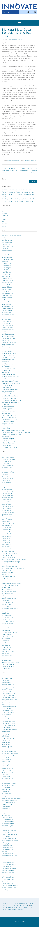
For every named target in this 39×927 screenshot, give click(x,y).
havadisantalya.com (8, 465)
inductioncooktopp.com (9, 417)
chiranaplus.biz (6, 836)
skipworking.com (7, 764)
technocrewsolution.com (10, 725)
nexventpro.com (7, 291)
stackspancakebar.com (9, 838)
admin (21, 39)
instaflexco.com (7, 304)
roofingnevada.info (8, 421)
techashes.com (6, 461)
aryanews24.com (7, 572)
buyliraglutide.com (7, 493)
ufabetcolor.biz (6, 517)
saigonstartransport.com (9, 811)
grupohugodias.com (8, 611)
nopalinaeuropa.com (8, 666)
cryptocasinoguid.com (8, 557)
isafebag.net (6, 744)
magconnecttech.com (8, 368)
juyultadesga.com (7, 589)
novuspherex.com (7, 280)
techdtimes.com (7, 468)
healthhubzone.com (8, 478)
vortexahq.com (6, 268)
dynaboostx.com (7, 302)
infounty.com (6, 596)
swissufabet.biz (7, 510)
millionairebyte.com (8, 443)
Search (4, 179)
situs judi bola (14, 903)
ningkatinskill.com (7, 617)
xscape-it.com (6, 574)
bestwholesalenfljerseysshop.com (12, 564)
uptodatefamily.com (8, 636)
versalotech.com (7, 317)
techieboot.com (7, 470)
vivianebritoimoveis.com (9, 729)
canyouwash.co (7, 463)
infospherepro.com (8, 336)
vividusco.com (6, 265)
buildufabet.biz (6, 549)
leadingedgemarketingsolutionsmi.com (14, 559)
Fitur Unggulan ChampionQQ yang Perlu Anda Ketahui (18, 199)
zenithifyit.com (6, 270)
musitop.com (6, 638)
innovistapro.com (7, 306)
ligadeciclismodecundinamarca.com (13, 430)
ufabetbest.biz (6, 529)
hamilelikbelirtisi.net (8, 315)
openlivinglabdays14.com (9, 566)
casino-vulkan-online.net (9, 858)
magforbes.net (6, 732)
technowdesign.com (8, 581)
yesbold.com (6, 476)
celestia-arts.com (7, 691)
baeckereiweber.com (8, 457)
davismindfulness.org (8, 441)
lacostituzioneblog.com (9, 643)
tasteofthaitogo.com (8, 802)
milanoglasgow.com (8, 843)
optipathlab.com (7, 244)
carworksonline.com (8, 712)
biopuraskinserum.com (9, 819)
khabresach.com (7, 881)
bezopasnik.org (6, 806)
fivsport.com (6, 619)
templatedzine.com (8, 621)
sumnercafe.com (7, 628)
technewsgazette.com (9, 781)
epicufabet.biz (6, 538)
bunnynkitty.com (7, 804)
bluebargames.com (8, 695)
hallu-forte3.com (7, 845)
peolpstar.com (6, 708)
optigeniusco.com (7, 278)
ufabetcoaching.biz (8, 438)
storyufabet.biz (7, 536)
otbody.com (5, 757)
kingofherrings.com (8, 785)
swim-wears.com (7, 704)
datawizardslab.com (8, 330)
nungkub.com (6, 649)
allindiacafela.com (7, 853)
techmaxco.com (7, 319)
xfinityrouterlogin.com (9, 870)
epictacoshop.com (7, 817)
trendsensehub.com (8, 357)
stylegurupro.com (7, 327)
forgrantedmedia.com (9, 706)
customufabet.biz (7, 534)
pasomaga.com (6, 660)
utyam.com (5, 641)
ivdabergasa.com (7, 587)
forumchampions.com (8, 693)
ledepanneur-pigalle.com (9, 830)
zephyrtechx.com (7, 293)
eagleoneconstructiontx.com (11, 383)
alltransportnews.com (9, 551)
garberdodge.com (7, 702)
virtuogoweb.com (7, 489)
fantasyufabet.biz (7, 506)
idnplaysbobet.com (8, 394)
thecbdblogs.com (7, 883)
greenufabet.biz (7, 515)
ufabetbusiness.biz (8, 512)
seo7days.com (6, 794)
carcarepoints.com (8, 606)
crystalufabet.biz (7, 540)
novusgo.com (6, 349)
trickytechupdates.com (9, 877)
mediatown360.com (8, 862)
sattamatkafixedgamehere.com (11, 400)
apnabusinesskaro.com (9, 888)
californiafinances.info (9, 821)
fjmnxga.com (6, 808)
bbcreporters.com (7, 555)
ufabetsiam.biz (6, 508)
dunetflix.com (6, 630)
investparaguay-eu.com (9, 598)
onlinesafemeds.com (8, 495)
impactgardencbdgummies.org (11, 662)
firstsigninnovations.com (9, 700)
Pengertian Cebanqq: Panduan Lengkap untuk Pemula (18, 192)
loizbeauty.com (6, 766)
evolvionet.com (7, 248)
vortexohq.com (7, 340)
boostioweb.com (7, 240)
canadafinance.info (8, 823)
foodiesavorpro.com (8, 338)
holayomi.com (6, 428)
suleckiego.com (6, 890)
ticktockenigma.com (8, 359)
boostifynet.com (7, 289)
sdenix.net (5, 736)
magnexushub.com (7, 487)
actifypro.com (6, 300)
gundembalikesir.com (8, 472)
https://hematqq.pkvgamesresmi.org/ (12, 909)
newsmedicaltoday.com (9, 419)
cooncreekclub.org (8, 687)
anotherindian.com (8, 651)
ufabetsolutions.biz (8, 523)
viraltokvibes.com (7, 727)
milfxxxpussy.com (7, 634)
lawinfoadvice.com (7, 623)
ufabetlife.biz (6, 521)
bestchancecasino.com (9, 411)
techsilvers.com (7, 615)
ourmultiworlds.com (8, 685)
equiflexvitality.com (8, 385)
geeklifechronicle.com (9, 334)
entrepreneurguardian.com (10, 402)
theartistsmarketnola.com (10, 834)
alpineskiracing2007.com (9, 855)
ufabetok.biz (6, 542)
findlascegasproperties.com (10, 377)
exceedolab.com (7, 321)
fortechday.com (7, 445)
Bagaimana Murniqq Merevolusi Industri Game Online (10, 171)
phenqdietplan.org (7, 626)
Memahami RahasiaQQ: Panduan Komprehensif (16, 190)
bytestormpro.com (8, 351)
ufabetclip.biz (6, 502)
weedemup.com (7, 409)
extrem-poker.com (7, 602)
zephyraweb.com (7, 274)
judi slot (7, 903)
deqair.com (5, 613)
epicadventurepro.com (9, 342)
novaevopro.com (7, 283)
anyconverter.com (7, 768)
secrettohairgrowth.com (9, 800)
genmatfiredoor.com (8, 374)
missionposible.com (8, 866)
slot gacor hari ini (12, 907)
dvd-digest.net (6, 832)
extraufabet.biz (7, 519)
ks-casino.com (6, 604)
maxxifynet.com (7, 255)
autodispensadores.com (9, 415)
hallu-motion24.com (8, 847)
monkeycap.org (6, 734)
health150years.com (8, 721)
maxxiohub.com (6, 272)
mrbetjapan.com (7, 787)
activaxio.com (6, 323)
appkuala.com (6, 791)
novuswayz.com (7, 297)
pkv (3, 211)
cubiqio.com (5, 332)
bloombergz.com (7, 747)
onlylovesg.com (6, 387)
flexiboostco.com (7, 238)
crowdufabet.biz (7, 547)
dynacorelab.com (7, 259)
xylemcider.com (7, 653)
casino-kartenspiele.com (9, 751)
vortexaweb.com (7, 276)
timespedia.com (7, 770)
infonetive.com (6, 815)
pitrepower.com (7, 860)
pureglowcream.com (8, 796)
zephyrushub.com (7, 242)
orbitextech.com (7, 366)
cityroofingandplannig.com (10, 585)
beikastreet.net (7, 680)
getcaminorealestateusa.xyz (11, 447)
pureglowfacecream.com (9, 783)
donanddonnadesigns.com (10, 381)
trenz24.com (6, 761)
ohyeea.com (6, 645)
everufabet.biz (6, 544)
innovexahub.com (7, 257)
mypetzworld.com (7, 594)
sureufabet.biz (6, 532)
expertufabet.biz (7, 504)
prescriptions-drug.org (9, 723)
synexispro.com (7, 426)
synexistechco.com (8, 261)
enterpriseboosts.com (9, 749)
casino (9, 160)
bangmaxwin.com (7, 813)
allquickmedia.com (7, 779)
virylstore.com (6, 717)
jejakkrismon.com (7, 772)
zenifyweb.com (6, 370)
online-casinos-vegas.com (10, 868)
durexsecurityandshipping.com (11, 583)
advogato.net (6, 742)
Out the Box (22, 921)
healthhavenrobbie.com (9, 379)
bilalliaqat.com (6, 413)
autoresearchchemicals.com (11, 885)
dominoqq (28, 903)
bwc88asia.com (7, 600)
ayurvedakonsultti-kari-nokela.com (13, 568)
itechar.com (5, 474)
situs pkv (4, 213)
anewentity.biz (6, 789)
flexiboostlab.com (7, 308)
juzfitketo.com (6, 658)
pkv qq (4, 219)
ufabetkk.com (6, 776)
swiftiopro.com (6, 312)
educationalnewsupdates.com (11, 236)
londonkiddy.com (7, 436)
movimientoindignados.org (10, 632)
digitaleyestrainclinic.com (10, 864)
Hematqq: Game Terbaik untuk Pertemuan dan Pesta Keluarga (28, 171)
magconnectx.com (7, 424)
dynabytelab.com (7, 246)
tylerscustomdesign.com (9, 710)
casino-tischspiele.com (9, 755)
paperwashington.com (9, 406)
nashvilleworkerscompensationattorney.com (16, 432)
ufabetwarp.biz (6, 500)
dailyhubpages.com (8, 391)
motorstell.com (6, 719)
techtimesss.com (7, 714)
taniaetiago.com (7, 656)
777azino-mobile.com (8, 576)
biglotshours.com (7, 491)
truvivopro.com (6, 263)
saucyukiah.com (7, 678)
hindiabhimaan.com (8, 879)
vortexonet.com (7, 253)
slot (18, 160)
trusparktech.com (7, 285)
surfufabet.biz (6, 527)
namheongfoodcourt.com (10, 841)
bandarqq (5, 215)
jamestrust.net (6, 759)
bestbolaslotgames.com (9, 398)
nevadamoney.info (7, 826)
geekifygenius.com (7, 364)
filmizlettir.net (6, 682)
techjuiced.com (6, 482)
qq (3, 217)
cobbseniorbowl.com (8, 579)
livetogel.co (5, 372)
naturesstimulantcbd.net (9, 664)
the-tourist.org (6, 740)
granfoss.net (6, 851)
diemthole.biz (6, 774)
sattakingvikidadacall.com (10, 396)
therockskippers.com (8, 849)
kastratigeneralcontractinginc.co (12, 562)
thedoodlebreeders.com (10, 609)
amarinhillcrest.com (8, 738)
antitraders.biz (6, 570)
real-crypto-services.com (10, 591)
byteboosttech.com (8, 485)
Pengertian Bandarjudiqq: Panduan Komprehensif (17, 201)
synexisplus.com (7, 250)
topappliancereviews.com (10, 875)
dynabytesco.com (7, 325)
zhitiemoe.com (6, 647)
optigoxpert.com (7, 295)
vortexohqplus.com (8, 310)
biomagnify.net (6, 668)
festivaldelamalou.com (9, 697)
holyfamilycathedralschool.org (11, 434)
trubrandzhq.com (7, 287)
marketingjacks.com (8, 873)
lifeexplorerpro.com (8, 347)
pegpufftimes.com (7, 689)
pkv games (14, 160)
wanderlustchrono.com (9, 353)
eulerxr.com (5, 362)
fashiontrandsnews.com (9, 553)
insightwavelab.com (8, 344)
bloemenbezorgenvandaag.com (11, 798)
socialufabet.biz (7, 525)
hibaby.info (5, 404)
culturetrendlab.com (8, 355)
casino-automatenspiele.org (10, 753)
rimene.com (5, 828)
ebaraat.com (6, 480)
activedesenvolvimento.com (11, 389)
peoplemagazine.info (8, 459)
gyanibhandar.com (7, 497)
